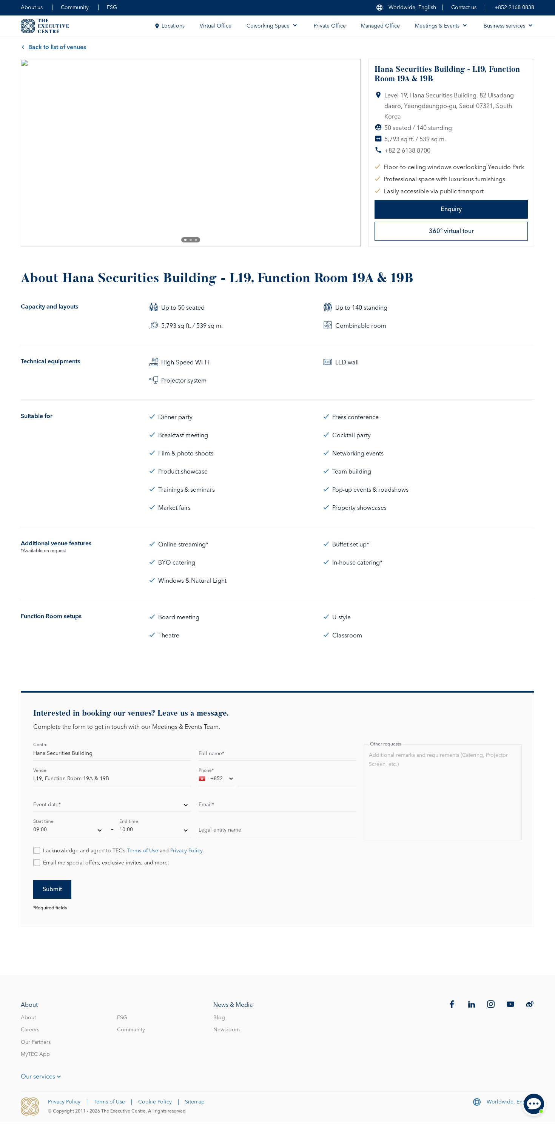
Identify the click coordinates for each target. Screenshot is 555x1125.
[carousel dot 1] (185, 239)
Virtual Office (215, 26)
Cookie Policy (155, 1101)
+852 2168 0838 (514, 7)
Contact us (463, 7)
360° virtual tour (451, 231)
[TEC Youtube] (510, 1004)
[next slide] (348, 153)
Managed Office (380, 26)
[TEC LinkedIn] (471, 1004)
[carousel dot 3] (196, 239)
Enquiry (451, 209)
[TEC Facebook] (451, 1004)
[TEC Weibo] (529, 1004)
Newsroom (226, 1029)
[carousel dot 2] (190, 239)
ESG (112, 7)
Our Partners (36, 1042)
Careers (30, 1029)
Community (75, 7)
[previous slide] (33, 153)
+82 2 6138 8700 (407, 150)
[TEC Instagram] (490, 1004)
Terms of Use (142, 850)
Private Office (330, 26)
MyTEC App (35, 1054)
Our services (38, 1076)
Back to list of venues (57, 47)
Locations (173, 26)
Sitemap (195, 1101)
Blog (219, 1017)
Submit (52, 889)
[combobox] (217, 780)
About (28, 1017)
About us (32, 7)
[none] (112, 806)
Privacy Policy (186, 850)
